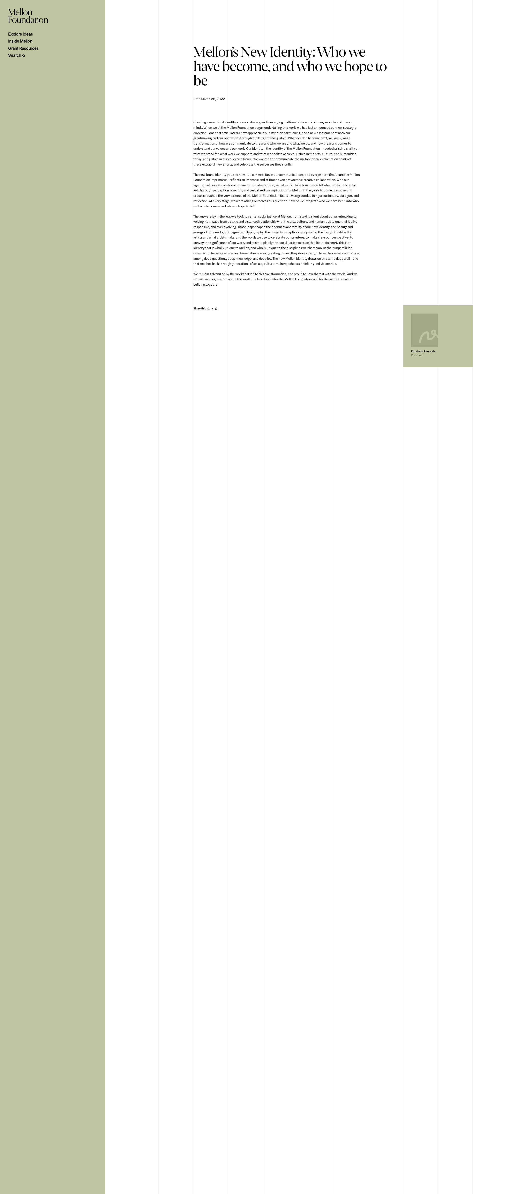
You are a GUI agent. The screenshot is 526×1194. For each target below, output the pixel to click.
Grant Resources (23, 48)
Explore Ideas (20, 34)
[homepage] (28, 15)
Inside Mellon (20, 41)
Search (14, 55)
